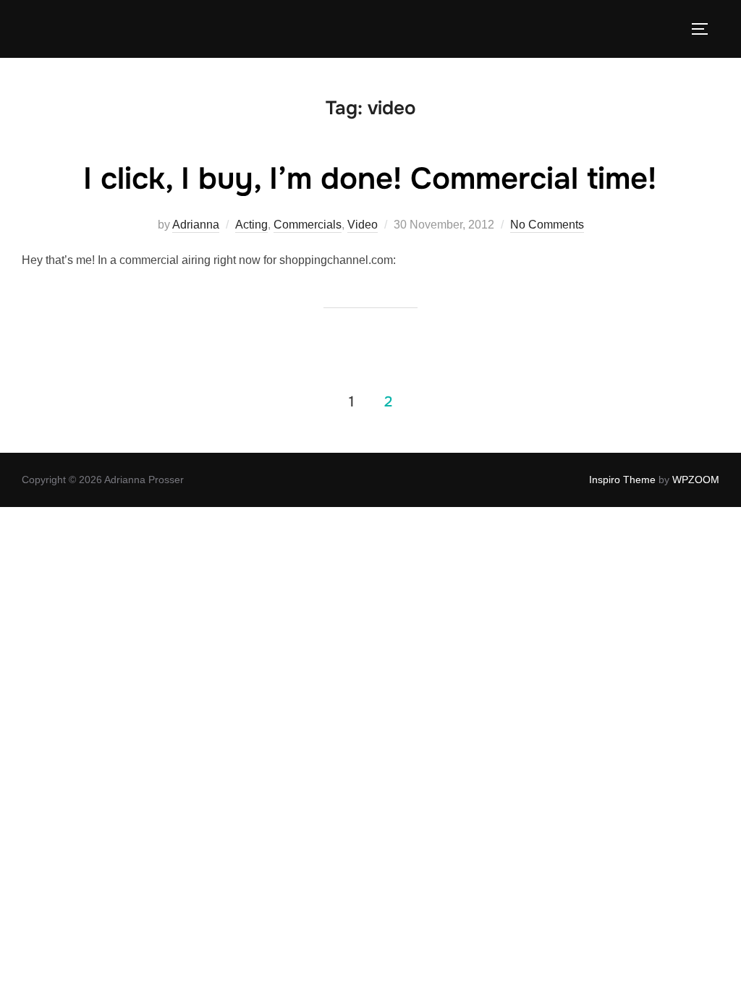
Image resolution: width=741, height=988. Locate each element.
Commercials (308, 224)
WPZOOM (695, 479)
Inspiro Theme (622, 479)
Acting (251, 224)
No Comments (547, 224)
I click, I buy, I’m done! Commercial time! (369, 178)
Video (362, 224)
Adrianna (195, 224)
